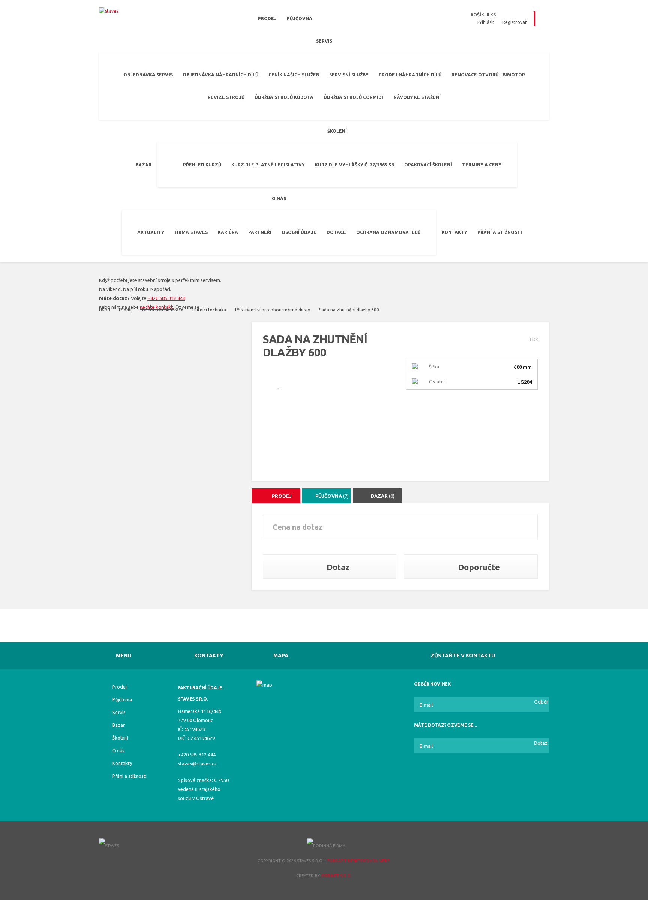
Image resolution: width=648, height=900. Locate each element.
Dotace (336, 232)
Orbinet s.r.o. (336, 875)
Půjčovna (299, 18)
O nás (279, 198)
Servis (324, 41)
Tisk (533, 339)
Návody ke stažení (417, 97)
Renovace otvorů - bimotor (488, 74)
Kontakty (454, 232)
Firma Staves (191, 232)
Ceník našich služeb (293, 74)
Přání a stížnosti (499, 232)
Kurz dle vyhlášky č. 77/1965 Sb (354, 164)
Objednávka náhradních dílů (220, 74)
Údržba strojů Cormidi (353, 97)
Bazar (143, 164)
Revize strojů (226, 97)
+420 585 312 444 (166, 298)
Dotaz (337, 567)
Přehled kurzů (202, 164)
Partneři (260, 232)
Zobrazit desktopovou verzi (358, 860)
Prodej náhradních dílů (410, 74)
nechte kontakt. (157, 307)
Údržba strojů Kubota (284, 97)
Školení (337, 131)
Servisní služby (349, 74)
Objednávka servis (147, 74)
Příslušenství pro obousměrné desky (272, 309)
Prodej (267, 18)
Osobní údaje (299, 232)
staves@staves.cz (197, 763)
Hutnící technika (209, 309)
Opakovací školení (428, 164)
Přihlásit (485, 22)
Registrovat (514, 22)
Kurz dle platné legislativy (268, 164)
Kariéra (228, 232)
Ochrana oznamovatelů (388, 232)
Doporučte (478, 567)
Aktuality (150, 232)
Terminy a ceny (481, 164)
